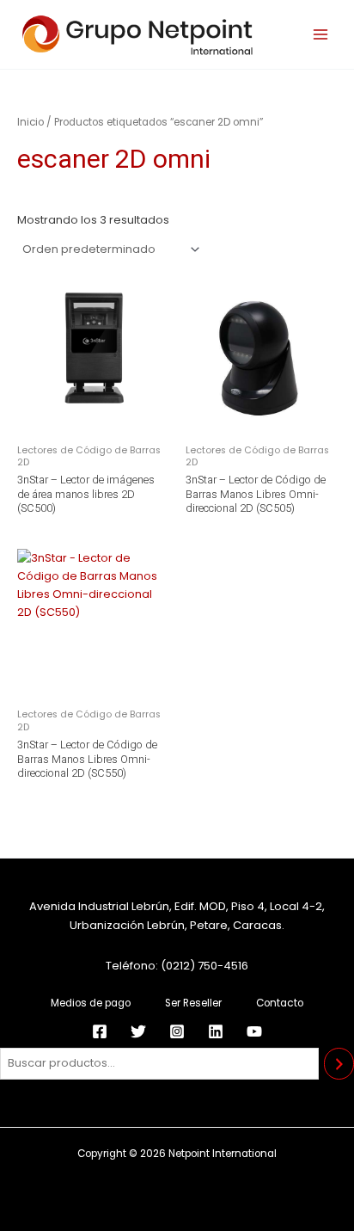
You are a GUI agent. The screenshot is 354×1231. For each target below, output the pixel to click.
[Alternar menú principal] (320, 34)
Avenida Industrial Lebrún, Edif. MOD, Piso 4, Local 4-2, (177, 906)
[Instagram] (177, 1031)
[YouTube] (254, 1031)
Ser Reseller (193, 1003)
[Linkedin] (215, 1031)
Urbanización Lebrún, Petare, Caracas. (177, 925)
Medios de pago (91, 1003)
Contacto (279, 1003)
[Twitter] (138, 1031)
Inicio (30, 122)
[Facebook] (99, 1031)
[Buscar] (339, 1064)
